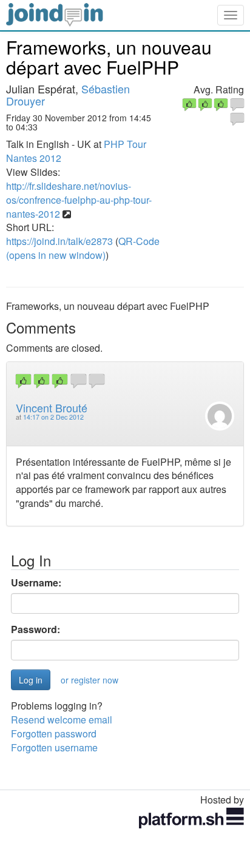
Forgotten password (53, 733)
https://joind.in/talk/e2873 (59, 241)
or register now (89, 680)
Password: (35, 629)
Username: (36, 582)
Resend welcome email (61, 720)
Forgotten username (54, 747)
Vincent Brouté (51, 407)
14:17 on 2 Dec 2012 (53, 416)
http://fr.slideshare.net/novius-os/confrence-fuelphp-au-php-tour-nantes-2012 (79, 200)
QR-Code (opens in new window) (83, 248)
